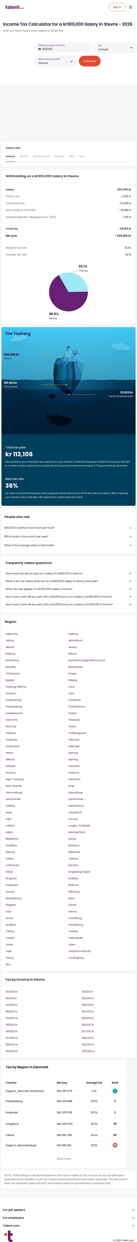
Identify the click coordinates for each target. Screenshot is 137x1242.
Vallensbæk (75, 938)
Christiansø (13, 673)
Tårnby (10, 931)
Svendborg (75, 918)
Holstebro (74, 766)
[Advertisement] (63, 113)
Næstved (74, 852)
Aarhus (10, 640)
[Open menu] (130, 7)
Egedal (10, 680)
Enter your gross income (51, 45)
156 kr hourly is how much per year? (26, 536)
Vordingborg (76, 958)
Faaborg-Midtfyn (16, 687)
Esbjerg (72, 680)
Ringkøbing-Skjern (79, 872)
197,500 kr (12, 1038)
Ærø (8, 964)
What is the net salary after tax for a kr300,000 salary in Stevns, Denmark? (52, 581)
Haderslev (12, 739)
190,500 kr (12, 991)
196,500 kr (12, 1031)
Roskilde (73, 878)
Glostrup (11, 726)
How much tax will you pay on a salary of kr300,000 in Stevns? (44, 573)
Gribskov (11, 733)
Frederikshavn (77, 706)
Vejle (9, 951)
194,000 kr (88, 1011)
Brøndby (11, 667)
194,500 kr (12, 1018)
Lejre (8, 819)
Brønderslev (75, 667)
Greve (72, 726)
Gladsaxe (74, 720)
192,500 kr (11, 1005)
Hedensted (12, 746)
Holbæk (10, 766)
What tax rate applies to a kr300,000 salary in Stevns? (39, 589)
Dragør (72, 673)
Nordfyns (74, 845)
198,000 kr (88, 1038)
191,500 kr (11, 998)
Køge (9, 812)
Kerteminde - (76, 799)
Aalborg (73, 634)
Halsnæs (73, 739)
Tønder (10, 938)
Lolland (10, 825)
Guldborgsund (77, 733)
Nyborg (10, 852)
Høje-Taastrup (15, 779)
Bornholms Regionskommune (86, 660)
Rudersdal (12, 885)
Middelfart (12, 839)
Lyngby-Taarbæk (79, 825)
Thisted (73, 931)
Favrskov (11, 693)
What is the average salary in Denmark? (29, 545)
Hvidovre (73, 772)
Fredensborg (13, 700)
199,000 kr (88, 1044)
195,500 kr (11, 1025)
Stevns (72, 911)
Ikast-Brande (14, 786)
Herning (73, 753)
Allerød (10, 647)
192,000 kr (88, 998)
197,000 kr (88, 1031)
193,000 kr (88, 1005)
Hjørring (73, 759)
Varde (9, 944)
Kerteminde (13, 799)
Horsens (11, 772)
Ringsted (11, 878)
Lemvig (72, 819)
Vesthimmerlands (79, 951)
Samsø (10, 891)
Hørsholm (74, 779)
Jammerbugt (14, 792)
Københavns (76, 806)
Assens (72, 647)
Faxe (71, 693)
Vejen (71, 944)
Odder (10, 858)
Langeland (74, 812)
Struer (9, 918)
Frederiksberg (14, 706)
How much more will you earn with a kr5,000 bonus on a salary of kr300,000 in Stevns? (59, 604)
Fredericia (74, 700)
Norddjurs (11, 845)
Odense (73, 858)
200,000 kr (88, 1051)
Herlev (9, 753)
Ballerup (11, 653)
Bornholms (12, 660)
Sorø (8, 911)
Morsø (72, 839)
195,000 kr (88, 1018)
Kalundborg (75, 792)
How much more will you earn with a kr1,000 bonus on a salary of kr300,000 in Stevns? (59, 596)
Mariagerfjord (76, 832)
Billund (72, 653)
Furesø (72, 713)
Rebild (9, 872)
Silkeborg (74, 891)
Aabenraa (12, 634)
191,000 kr (87, 991)
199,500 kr (12, 1051)
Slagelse (11, 905)
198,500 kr (12, 1044)
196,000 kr (88, 1025)
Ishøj (71, 786)
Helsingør (74, 746)
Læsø (9, 832)
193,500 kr (11, 1011)
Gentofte (11, 720)
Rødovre (73, 885)
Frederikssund (14, 713)
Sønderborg (75, 924)
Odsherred (12, 865)
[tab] (10, 158)
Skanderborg (13, 898)
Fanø (71, 687)
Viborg (10, 958)
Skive (71, 898)
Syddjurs (11, 924)
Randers (73, 865)
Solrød (72, 905)
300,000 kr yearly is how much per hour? (29, 528)
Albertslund (75, 640)
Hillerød (10, 759)
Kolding (10, 806)
